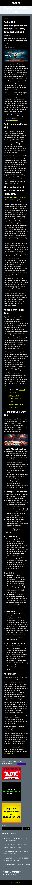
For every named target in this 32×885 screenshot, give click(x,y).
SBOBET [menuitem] (14, 120)
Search (4, 825)
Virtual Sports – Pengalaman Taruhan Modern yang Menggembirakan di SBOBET (16, 398)
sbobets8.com (8, 753)
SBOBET (6, 18)
